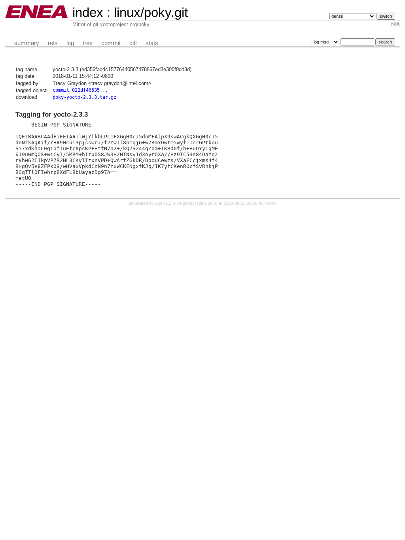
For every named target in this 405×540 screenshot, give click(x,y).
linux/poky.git (151, 12)
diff (133, 43)
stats (152, 43)
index (87, 12)
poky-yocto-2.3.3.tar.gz (84, 97)
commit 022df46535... (80, 90)
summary (26, 43)
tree (88, 43)
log (70, 43)
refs (53, 43)
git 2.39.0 (207, 203)
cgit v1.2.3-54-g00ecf (175, 203)
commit (111, 43)
